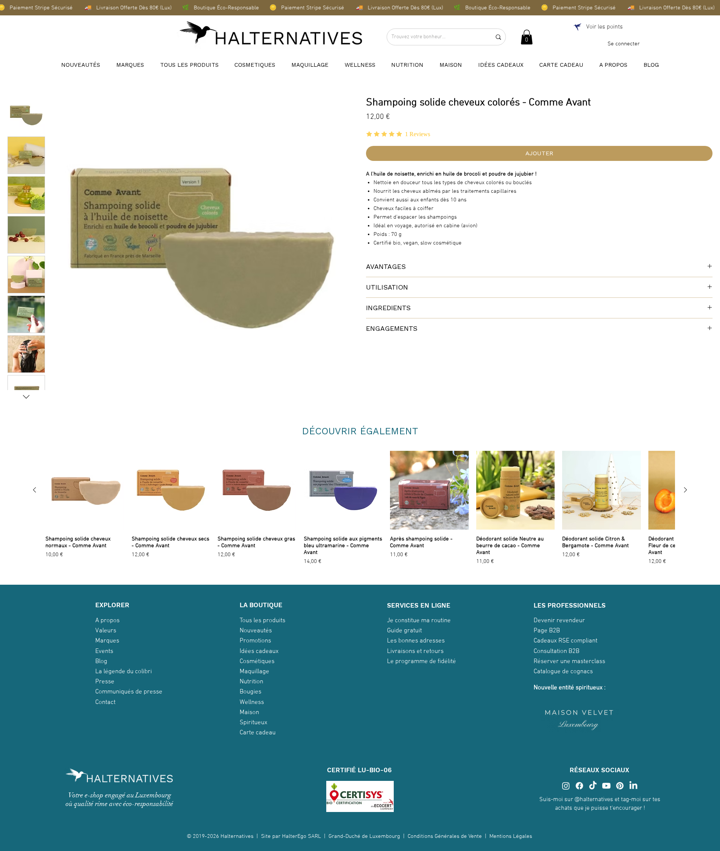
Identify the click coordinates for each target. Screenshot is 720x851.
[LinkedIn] (633, 792)
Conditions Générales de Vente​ (445, 842)
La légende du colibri (123, 677)
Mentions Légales (511, 842)
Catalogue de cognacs (563, 677)
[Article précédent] (34, 489)
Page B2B (547, 637)
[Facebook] (579, 792)
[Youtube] (606, 792)
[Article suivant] (685, 489)
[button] (526, 37)
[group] (360, 511)
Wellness (252, 708)
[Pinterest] (620, 792)
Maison (249, 718)
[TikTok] (593, 792)
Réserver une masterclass (569, 667)
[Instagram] (566, 792)
